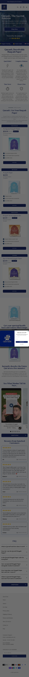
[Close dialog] (28, 331)
